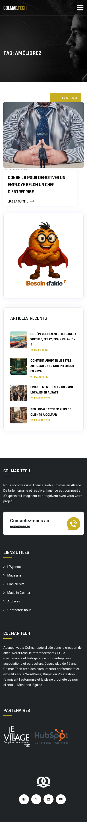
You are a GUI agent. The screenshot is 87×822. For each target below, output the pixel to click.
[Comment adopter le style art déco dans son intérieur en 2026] (18, 368)
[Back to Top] (77, 815)
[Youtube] (61, 799)
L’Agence (14, 567)
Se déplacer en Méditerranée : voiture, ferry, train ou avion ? (53, 339)
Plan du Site (16, 584)
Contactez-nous (19, 610)
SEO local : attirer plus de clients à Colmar (50, 412)
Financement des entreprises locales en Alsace (53, 390)
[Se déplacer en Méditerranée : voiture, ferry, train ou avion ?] (18, 342)
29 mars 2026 (39, 350)
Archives (13, 601)
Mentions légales (29, 685)
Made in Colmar (18, 593)
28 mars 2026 (39, 377)
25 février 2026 (40, 398)
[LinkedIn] (49, 799)
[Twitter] (36, 799)
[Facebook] (24, 799)
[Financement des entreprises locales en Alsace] (18, 393)
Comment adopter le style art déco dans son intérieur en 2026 (52, 365)
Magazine (14, 575)
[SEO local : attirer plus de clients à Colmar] (18, 415)
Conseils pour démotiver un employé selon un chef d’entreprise (36, 185)
